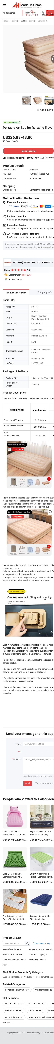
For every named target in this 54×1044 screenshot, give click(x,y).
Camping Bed (43, 21)
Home (5, 21)
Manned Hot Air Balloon (13, 954)
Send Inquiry (28, 151)
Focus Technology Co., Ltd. (36, 1033)
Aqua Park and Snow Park (40, 949)
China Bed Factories (37, 1003)
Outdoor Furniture (28, 21)
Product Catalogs (43, 943)
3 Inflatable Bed (35, 1010)
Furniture (14, 21)
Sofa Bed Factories (13, 1003)
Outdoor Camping (37, 954)
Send (27, 783)
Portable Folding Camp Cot (17, 989)
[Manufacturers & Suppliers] (27, 5)
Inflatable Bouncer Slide (13, 959)
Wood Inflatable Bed (14, 1017)
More (5, 1022)
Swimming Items (36, 959)
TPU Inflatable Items (12, 949)
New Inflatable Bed (13, 1010)
